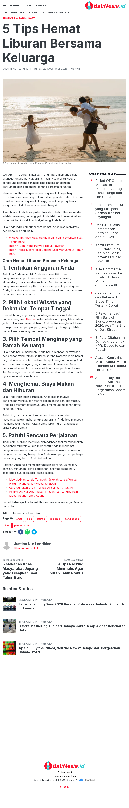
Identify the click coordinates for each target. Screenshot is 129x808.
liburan (30, 319)
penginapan (72, 518)
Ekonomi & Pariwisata (56, 12)
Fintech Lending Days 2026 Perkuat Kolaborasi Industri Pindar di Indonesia (71, 606)
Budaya (33, 12)
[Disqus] (64, 709)
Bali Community (14, 12)
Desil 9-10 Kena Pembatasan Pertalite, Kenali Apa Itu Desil (107, 231)
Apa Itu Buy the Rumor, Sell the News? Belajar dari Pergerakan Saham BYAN (110, 386)
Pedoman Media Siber (64, 776)
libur (7, 525)
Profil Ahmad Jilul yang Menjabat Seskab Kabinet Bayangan (109, 211)
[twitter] (34, 532)
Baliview (41, 5)
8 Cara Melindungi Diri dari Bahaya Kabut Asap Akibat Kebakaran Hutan (72, 628)
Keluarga (54, 518)
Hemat (18, 518)
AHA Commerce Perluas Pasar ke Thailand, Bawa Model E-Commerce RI (108, 277)
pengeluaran (22, 525)
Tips (29, 518)
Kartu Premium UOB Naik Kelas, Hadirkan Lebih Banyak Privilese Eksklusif (108, 253)
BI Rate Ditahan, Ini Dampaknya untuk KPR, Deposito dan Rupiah (110, 344)
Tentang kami (64, 772)
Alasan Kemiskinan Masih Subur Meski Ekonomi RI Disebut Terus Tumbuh (110, 364)
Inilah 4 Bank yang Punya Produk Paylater (36, 245)
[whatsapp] (27, 532)
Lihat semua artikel (26, 548)
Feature (14, 5)
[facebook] (20, 532)
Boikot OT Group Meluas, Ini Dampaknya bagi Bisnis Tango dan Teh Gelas (108, 189)
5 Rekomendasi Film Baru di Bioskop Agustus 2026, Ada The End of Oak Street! (110, 321)
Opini (28, 5)
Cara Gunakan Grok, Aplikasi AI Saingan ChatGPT (41, 487)
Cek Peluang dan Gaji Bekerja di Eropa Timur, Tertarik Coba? (108, 299)
